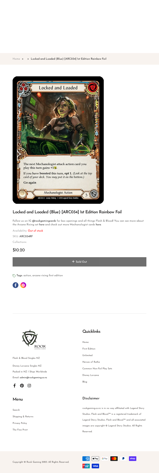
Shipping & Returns (23, 417)
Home (85, 342)
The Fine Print (20, 430)
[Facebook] (14, 385)
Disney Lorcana (90, 375)
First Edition (88, 349)
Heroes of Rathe (91, 362)
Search (16, 410)
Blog (84, 382)
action (27, 275)
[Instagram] (29, 385)
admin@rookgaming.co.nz (33, 377)
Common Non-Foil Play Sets (97, 369)
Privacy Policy (20, 423)
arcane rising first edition (47, 275)
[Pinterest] (22, 385)
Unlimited (87, 355)
